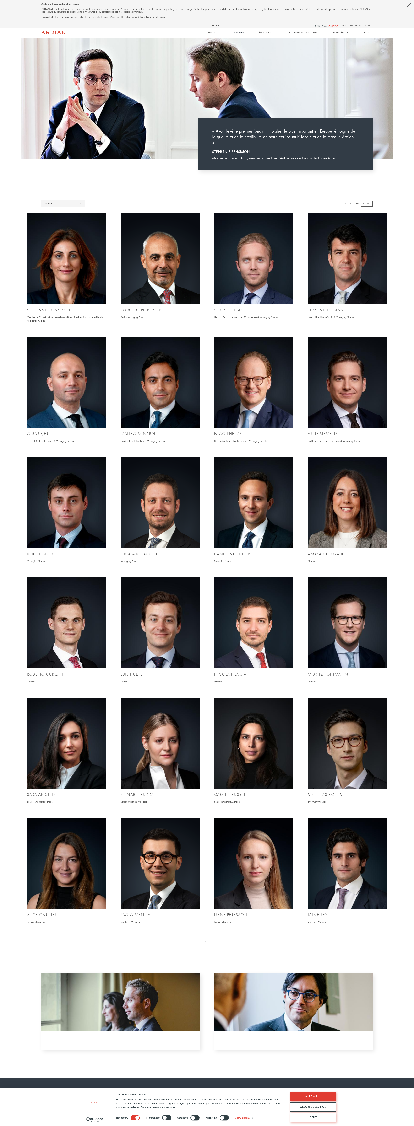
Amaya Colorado (327, 553)
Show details (242, 1117)
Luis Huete (131, 674)
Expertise (239, 32)
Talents (367, 32)
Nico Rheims (228, 433)
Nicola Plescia (230, 674)
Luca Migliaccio (139, 553)
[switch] (166, 1117)
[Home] (53, 32)
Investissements (251, 1042)
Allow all (313, 1096)
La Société (214, 32)
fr (365, 25)
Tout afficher (351, 203)
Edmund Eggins (325, 309)
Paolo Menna (136, 914)
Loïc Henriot (41, 553)
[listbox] (63, 203)
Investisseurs (266, 32)
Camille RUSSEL (229, 794)
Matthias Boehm (326, 794)
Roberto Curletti (45, 674)
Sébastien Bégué (232, 309)
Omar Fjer (38, 433)
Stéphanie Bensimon (50, 309)
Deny (313, 1117)
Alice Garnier (42, 914)
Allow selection (313, 1106)
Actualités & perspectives (303, 32)
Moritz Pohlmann (328, 674)
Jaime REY (317, 914)
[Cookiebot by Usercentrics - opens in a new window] (95, 1119)
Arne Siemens (323, 433)
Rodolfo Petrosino (142, 309)
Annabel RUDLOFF (139, 794)
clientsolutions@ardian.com (152, 17)
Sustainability (340, 32)
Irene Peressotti (231, 914)
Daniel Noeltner (232, 553)
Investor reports (349, 25)
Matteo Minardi (138, 433)
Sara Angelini (42, 794)
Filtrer (366, 203)
